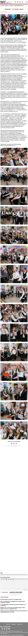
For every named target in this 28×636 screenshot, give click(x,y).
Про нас (8, 624)
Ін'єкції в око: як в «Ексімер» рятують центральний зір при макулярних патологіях (13, 611)
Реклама (13, 624)
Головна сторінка (4, 5)
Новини (11, 5)
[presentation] (2, 580)
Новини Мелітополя (18, 5)
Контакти (19, 624)
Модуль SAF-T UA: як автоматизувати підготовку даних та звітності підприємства (12, 608)
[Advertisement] (14, 511)
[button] (2, 580)
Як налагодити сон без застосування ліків (10, 599)
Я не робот (5, 592)
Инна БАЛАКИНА (24, 12)
